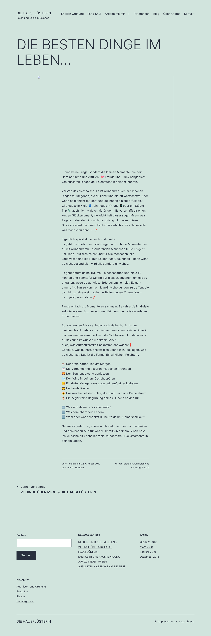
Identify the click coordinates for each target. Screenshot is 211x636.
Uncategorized (25, 601)
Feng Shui (94, 14)
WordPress (187, 621)
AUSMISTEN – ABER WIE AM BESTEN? (101, 566)
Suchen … (23, 535)
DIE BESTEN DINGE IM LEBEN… (97, 541)
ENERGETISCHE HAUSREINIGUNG (99, 556)
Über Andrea (171, 14)
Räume (145, 467)
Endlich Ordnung (72, 14)
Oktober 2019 (148, 541)
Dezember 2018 (149, 556)
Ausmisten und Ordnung (31, 586)
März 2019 (146, 546)
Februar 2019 (148, 551)
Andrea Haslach (75, 467)
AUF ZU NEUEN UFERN (92, 561)
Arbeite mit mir (115, 14)
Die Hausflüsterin (34, 13)
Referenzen (142, 14)
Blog (156, 14)
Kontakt (189, 14)
